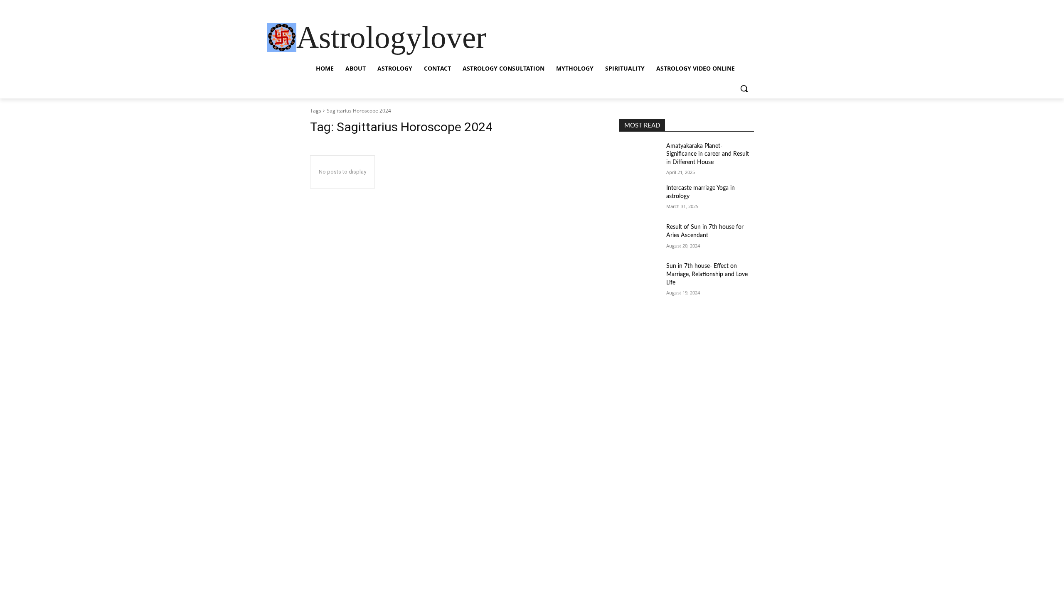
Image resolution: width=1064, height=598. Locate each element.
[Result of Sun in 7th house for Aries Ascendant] (639, 237)
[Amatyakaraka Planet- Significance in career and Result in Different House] (639, 156)
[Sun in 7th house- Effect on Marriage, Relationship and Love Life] (639, 276)
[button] (744, 88)
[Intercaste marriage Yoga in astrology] (639, 198)
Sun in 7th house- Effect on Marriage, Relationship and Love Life (707, 274)
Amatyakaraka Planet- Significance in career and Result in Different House (707, 154)
